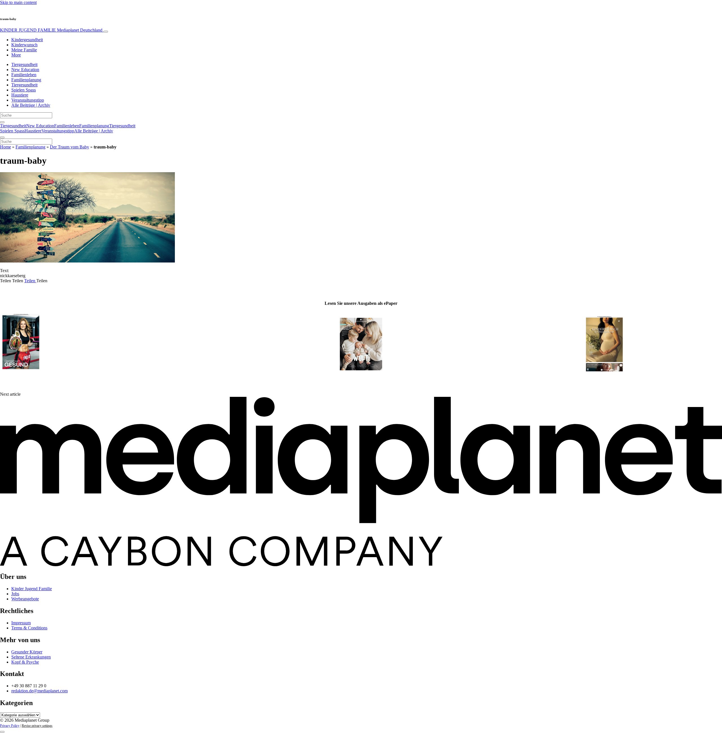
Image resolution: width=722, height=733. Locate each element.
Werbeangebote (25, 598)
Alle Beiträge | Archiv (30, 105)
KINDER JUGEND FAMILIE (51, 30)
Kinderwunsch (24, 44)
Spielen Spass (23, 89)
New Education (25, 69)
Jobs (15, 593)
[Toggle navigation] (106, 31)
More (16, 54)
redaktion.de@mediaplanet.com (39, 690)
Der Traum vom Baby (69, 147)
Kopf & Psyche (25, 662)
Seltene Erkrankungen (31, 657)
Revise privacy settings (37, 726)
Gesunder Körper (26, 651)
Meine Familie (24, 49)
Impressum (21, 622)
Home (5, 147)
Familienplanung (26, 79)
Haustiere (19, 95)
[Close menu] (2, 137)
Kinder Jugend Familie (31, 588)
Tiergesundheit (24, 64)
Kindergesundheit (27, 39)
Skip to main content (18, 2)
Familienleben (23, 74)
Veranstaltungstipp (27, 100)
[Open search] (2, 122)
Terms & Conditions (29, 627)
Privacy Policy (9, 726)
